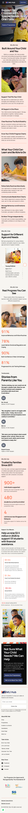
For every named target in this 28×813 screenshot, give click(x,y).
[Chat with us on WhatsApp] (3, 810)
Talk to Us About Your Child (13, 680)
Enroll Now (23, 2)
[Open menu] (3, 2)
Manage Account (5, 803)
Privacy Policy (18, 709)
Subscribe (14, 706)
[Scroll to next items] (25, 265)
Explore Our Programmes (12, 675)
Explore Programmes (8, 25)
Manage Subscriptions (7, 800)
